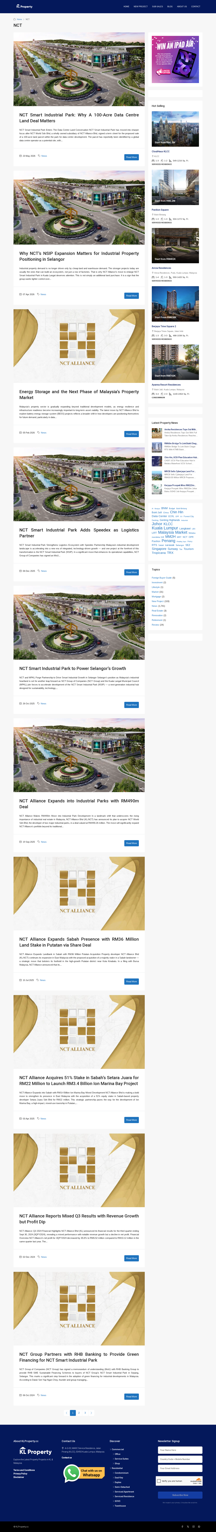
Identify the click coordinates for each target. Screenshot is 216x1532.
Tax (180, 549)
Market (181, 532)
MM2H (170, 536)
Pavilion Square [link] (160, 209)
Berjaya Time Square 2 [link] (164, 326)
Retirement (157, 620)
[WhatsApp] (199, 1527)
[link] (175, 129)
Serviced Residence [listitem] (124, 1496)
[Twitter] (188, 1527)
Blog (170, 6)
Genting (155, 520)
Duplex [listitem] (118, 1482)
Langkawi (185, 528)
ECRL (171, 516)
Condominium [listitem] (122, 1473)
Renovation (157, 615)
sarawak (169, 545)
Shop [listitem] (117, 1463)
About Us (182, 6)
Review (155, 625)
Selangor (180, 545)
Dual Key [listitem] (119, 1477)
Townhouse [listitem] (120, 1506)
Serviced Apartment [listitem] (124, 1492)
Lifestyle (156, 587)
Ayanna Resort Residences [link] (166, 384)
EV (181, 516)
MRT (179, 537)
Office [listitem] (117, 1454)
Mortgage (156, 596)
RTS (154, 545)
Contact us (67, 1457)
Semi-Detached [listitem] (122, 1487)
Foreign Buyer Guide (162, 577)
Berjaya (157, 508)
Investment (157, 582)
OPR (191, 537)
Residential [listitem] (117, 1468)
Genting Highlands (170, 520)
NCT (185, 537)
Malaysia (166, 532)
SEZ (187, 545)
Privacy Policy (20, 1473)
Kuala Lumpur (165, 528)
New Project (141, 6)
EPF (177, 516)
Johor (157, 524)
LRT (154, 532)
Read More (131, 157)
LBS (193, 529)
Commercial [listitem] (118, 1449)
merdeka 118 (158, 537)
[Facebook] (183, 1527)
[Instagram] (194, 1527)
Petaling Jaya (181, 541)
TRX (170, 553)
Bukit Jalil (157, 512)
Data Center (159, 516)
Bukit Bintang (181, 508)
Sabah (161, 545)
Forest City (189, 516)
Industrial (184, 520)
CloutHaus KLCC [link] (161, 151)
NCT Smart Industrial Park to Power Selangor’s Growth (72, 668)
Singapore (159, 549)
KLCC (168, 524)
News (44, 156)
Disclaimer (19, 1477)
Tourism (189, 548)
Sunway (173, 548)
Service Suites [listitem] (122, 1459)
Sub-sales (157, 6)
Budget (172, 508)
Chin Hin (176, 512)
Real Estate (157, 610)
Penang (168, 541)
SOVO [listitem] (117, 1501)
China (166, 512)
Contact (195, 6)
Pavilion (156, 541)
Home (126, 6)
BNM (164, 508)
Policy (189, 541)
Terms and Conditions (24, 1470)
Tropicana (159, 552)
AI (152, 508)
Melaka (192, 533)
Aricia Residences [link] (161, 268)
